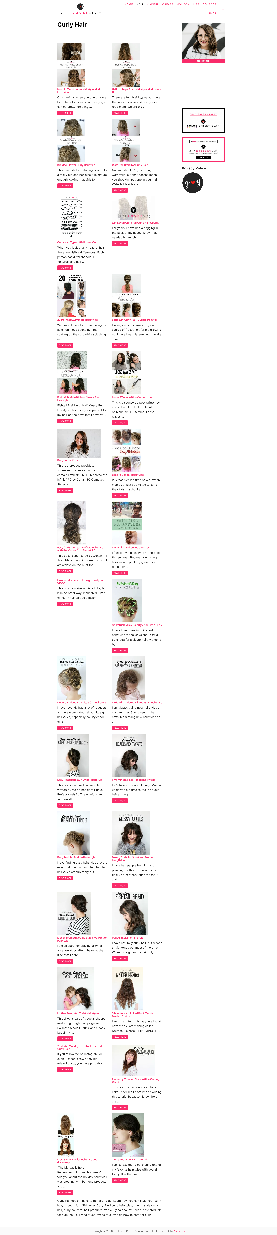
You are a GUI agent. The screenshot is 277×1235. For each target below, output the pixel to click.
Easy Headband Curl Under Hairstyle (79, 779)
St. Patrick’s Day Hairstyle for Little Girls (137, 625)
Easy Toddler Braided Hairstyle (76, 857)
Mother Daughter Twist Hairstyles (78, 1013)
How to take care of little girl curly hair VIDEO (80, 582)
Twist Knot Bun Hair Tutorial (129, 1159)
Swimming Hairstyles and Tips (131, 547)
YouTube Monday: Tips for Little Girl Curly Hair (79, 1047)
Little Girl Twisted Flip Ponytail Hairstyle (137, 702)
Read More (65, 113)
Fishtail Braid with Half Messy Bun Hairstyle (78, 399)
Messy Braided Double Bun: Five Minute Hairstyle (82, 939)
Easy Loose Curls (68, 460)
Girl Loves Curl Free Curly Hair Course (135, 222)
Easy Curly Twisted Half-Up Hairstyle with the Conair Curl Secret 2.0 (80, 549)
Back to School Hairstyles (128, 474)
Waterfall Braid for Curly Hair (130, 165)
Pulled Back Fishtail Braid (127, 937)
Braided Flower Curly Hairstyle (76, 165)
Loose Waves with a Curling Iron (132, 397)
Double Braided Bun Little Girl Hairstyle (81, 702)
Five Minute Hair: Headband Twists (133, 779)
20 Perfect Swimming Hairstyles (77, 319)
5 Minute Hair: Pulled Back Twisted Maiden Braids (133, 1015)
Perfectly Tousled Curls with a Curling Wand (135, 1081)
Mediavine (180, 1231)
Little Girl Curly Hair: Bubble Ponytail (134, 319)
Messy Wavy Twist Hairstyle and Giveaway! (77, 1161)
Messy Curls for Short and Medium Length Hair (133, 859)
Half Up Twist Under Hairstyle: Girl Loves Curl (78, 91)
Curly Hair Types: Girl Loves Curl (77, 242)
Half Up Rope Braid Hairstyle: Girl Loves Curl (136, 91)
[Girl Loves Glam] (83, 9)
